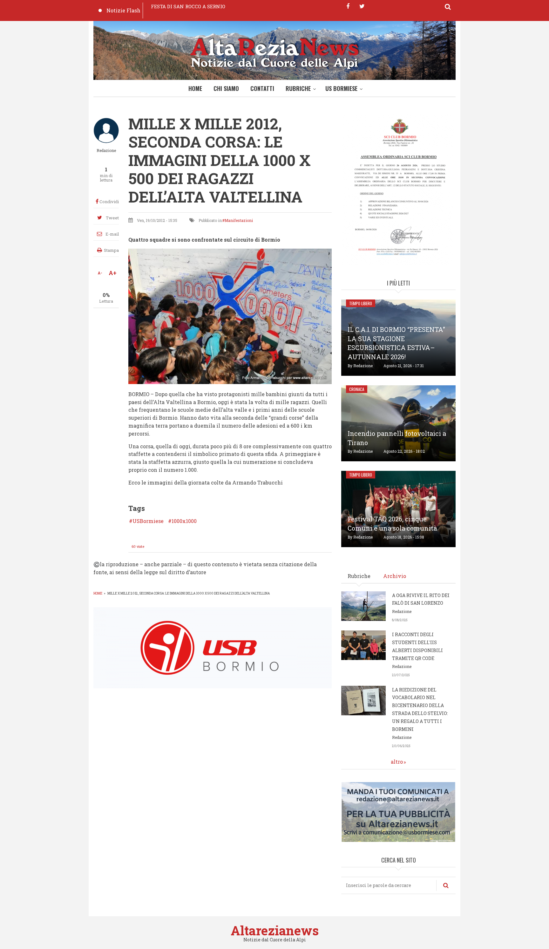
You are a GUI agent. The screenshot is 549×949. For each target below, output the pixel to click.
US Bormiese (341, 88)
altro (397, 761)
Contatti (262, 88)
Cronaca (356, 389)
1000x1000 (184, 521)
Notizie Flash (123, 10)
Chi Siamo (226, 88)
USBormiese (148, 521)
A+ (113, 273)
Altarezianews (275, 930)
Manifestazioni (239, 220)
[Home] (274, 52)
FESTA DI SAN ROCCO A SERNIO (188, 6)
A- (100, 272)
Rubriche (298, 88)
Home (195, 88)
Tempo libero (360, 303)
